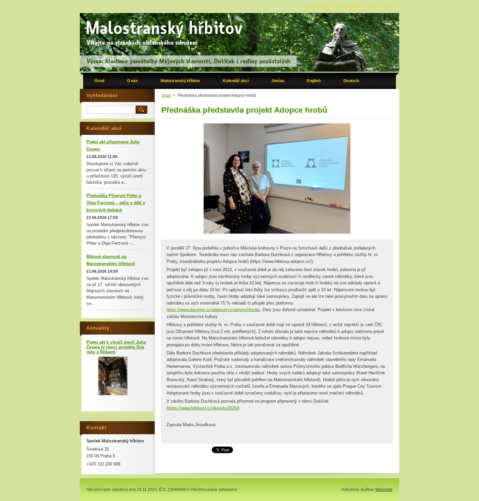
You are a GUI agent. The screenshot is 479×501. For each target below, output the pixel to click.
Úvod (166, 95)
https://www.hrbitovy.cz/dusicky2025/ (203, 408)
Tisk (392, 6)
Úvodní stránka (320, 6)
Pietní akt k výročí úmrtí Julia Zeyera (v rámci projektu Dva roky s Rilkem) (116, 347)
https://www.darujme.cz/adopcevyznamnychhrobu (213, 309)
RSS (376, 6)
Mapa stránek (352, 6)
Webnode (384, 490)
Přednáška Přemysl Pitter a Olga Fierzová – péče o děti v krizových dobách (115, 202)
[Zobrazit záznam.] (113, 394)
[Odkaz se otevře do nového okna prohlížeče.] (277, 234)
